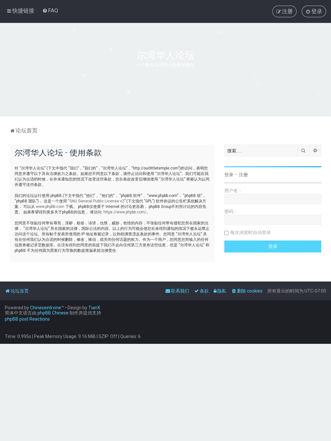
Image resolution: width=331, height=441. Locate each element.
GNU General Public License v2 (96, 201)
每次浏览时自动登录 (250, 232)
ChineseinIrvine (45, 307)
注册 (243, 174)
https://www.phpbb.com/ (124, 212)
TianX (94, 307)
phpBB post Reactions (27, 319)
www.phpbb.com (50, 206)
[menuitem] (50, 10)
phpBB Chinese (53, 312)
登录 (228, 174)
